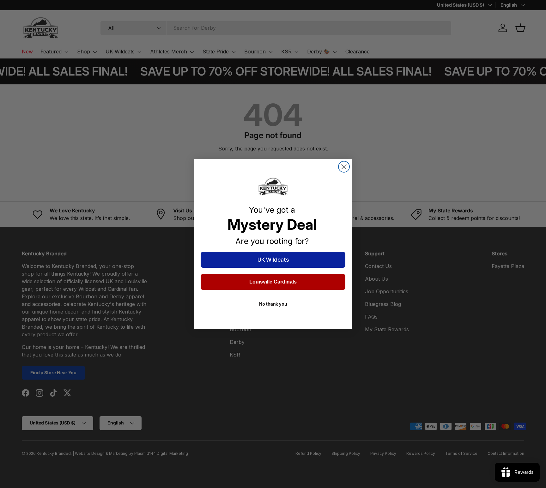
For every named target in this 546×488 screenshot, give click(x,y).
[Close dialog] (343, 166)
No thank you (273, 304)
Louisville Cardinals (273, 281)
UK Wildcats (273, 259)
